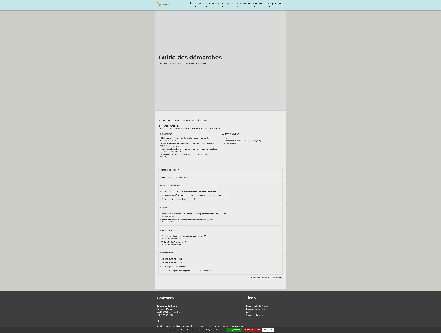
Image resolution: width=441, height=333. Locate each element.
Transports (206, 120)
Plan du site (220, 326)
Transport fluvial (231, 143)
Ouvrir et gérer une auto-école (173, 267)
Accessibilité (207, 326)
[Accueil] (171, 5)
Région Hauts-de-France (256, 306)
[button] (190, 4)
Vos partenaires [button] (275, 3)
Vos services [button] (227, 3)
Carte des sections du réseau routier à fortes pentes (183, 236)
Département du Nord (255, 309)
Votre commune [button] (243, 3)
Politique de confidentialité (187, 326)
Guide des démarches (195, 63)
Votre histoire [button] (259, 3)
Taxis (227, 138)
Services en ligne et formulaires (174, 178)
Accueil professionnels (169, 120)
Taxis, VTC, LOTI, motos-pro (174, 242)
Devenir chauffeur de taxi (171, 259)
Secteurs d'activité (190, 120)
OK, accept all (235, 330)
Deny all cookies (253, 330)
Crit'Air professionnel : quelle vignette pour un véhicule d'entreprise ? (189, 191)
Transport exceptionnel (170, 141)
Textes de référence (168, 170)
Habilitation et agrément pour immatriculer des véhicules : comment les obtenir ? (193, 195)
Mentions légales (164, 326)
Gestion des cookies (238, 326)
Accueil (163, 63)
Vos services (175, 63)
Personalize (268, 330)
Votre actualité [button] (212, 3)
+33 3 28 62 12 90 (165, 315)
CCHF (248, 312)
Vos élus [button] (198, 3)
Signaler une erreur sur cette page (267, 278)
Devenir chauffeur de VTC (172, 263)
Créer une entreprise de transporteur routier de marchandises (186, 271)
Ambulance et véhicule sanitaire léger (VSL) (243, 141)
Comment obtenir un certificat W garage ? (178, 199)
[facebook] (159, 320)
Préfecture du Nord (254, 315)
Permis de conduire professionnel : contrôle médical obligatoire (187, 220)
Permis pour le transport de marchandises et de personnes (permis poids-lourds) (194, 214)
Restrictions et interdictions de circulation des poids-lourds (185, 138)
